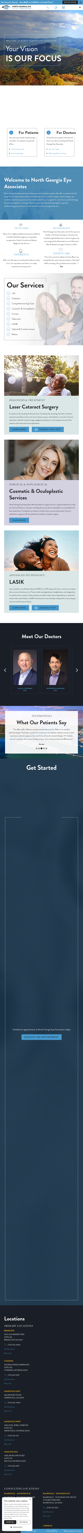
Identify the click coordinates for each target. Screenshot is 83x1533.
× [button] (30, 1499)
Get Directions (9, 1349)
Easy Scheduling (17, 153)
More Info (7, 1353)
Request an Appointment (41, 1037)
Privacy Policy (8, 1518)
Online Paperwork (17, 149)
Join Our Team (54, 149)
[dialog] (17, 1514)
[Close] (80, 2)
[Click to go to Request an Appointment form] (63, 7)
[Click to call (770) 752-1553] (48, 7)
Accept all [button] (10, 1522)
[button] (80, 7)
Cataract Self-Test (50, 429)
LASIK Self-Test (47, 607)
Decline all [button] (24, 1522)
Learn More (19, 429)
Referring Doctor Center (57, 153)
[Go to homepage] (16, 7)
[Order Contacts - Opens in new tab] (55, 7)
